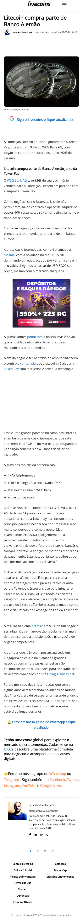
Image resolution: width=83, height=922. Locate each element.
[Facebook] (30, 833)
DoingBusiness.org (61, 674)
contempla (28, 363)
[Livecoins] (39, 3)
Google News (51, 785)
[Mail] (41, 833)
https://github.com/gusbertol (43, 810)
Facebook (57, 779)
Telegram (11, 779)
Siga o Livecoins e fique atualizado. (45, 119)
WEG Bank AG (17, 180)
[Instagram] (37, 850)
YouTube (29, 785)
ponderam (35, 337)
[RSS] (45, 850)
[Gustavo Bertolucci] (8, 32)
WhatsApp (57, 773)
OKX (7, 749)
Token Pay (11, 369)
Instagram (12, 785)
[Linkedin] (35, 833)
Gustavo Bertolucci (22, 32)
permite (37, 626)
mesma (9, 255)
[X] (46, 833)
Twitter (72, 779)
